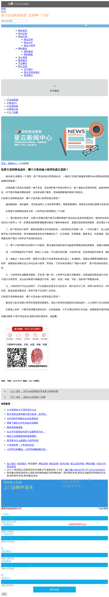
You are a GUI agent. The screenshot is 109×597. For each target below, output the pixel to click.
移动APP (28, 42)
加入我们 (11, 463)
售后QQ (13, 103)
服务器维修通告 (15, 427)
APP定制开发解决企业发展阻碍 (22, 418)
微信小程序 (29, 45)
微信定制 (28, 39)
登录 (3, 9)
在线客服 (13, 100)
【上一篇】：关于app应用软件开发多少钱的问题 (34, 391)
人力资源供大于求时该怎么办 (21, 410)
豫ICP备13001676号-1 (75, 470)
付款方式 (101, 463)
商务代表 (13, 109)
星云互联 (22, 66)
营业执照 (11, 466)
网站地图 (90, 463)
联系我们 (28, 75)
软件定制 (22, 33)
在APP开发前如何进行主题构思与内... (26, 432)
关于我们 (28, 69)
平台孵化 (22, 63)
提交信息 (54, 589)
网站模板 (28, 54)
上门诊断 (13, 112)
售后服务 (32, 463)
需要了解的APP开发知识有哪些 (22, 423)
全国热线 (13, 106)
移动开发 (22, 36)
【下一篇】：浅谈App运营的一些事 (27, 397)
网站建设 (22, 48)
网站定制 (43, 463)
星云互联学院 (77, 463)
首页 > (4, 163)
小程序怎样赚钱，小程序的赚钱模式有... (27, 449)
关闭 (4, 594)
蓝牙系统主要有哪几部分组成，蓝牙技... (27, 414)
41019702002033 (96, 470)
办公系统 (22, 57)
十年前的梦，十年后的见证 (20, 445)
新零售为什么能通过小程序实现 (23, 440)
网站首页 (22, 30)
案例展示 (22, 60)
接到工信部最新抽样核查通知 (21, 436)
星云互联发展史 (32, 72)
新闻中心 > (13, 163)
